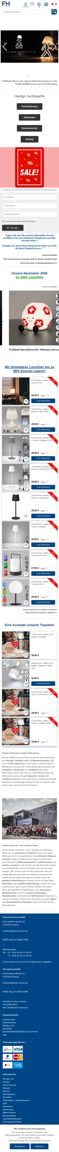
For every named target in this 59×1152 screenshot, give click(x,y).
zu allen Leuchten (29, 277)
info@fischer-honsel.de (17, 1007)
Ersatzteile (7, 1029)
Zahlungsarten (9, 1094)
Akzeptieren (20, 1146)
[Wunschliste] (32, 5)
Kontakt (6, 1082)
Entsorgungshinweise (12, 1122)
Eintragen (14, 228)
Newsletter (7, 1097)
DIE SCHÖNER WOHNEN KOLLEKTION (20, 1032)
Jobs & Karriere (9, 1085)
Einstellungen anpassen (40, 1140)
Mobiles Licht (8, 1026)
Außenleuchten (9, 1022)
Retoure (6, 1091)
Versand (6, 1088)
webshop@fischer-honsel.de (15, 931)
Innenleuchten (9, 1019)
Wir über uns (8, 1079)
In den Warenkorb (43, 401)
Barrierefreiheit (9, 1116)
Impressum (7, 1106)
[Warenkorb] (39, 5)
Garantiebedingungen (12, 1119)
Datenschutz (8, 1109)
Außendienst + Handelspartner (16, 1100)
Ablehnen (39, 1146)
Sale (5, 1035)
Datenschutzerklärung (18, 1140)
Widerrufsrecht (9, 1112)
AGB (5, 1103)
